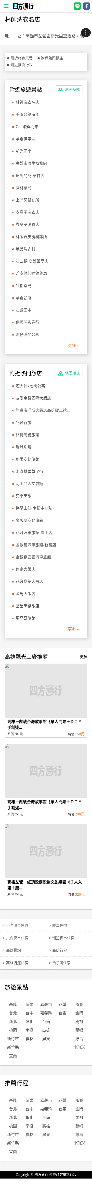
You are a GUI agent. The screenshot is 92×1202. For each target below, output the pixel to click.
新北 (13, 1022)
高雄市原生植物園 (31, 163)
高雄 (46, 1030)
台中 (29, 1013)
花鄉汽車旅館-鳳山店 (34, 533)
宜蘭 (13, 1056)
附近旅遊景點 (22, 58)
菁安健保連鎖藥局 (31, 273)
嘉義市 (46, 1004)
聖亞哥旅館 (25, 618)
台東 (62, 1013)
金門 (79, 1013)
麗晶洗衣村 (25, 249)
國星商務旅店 (27, 606)
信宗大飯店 (25, 569)
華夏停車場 (25, 139)
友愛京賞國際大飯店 (33, 398)
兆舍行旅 (23, 423)
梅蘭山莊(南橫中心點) (34, 508)
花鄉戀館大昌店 (29, 581)
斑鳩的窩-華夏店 (30, 176)
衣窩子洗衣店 (27, 212)
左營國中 (23, 310)
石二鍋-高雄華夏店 (32, 261)
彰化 (29, 1022)
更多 (83, 657)
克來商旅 (23, 496)
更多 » (73, 346)
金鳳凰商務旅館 (29, 520)
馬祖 (79, 1022)
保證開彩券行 (27, 322)
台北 (13, 1013)
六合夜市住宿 (17, 938)
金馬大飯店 (25, 594)
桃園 (13, 1030)
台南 (46, 1022)
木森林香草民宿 (29, 471)
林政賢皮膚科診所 (31, 237)
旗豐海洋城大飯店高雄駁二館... (43, 410)
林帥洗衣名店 (27, 102)
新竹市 (13, 1039)
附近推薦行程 (22, 65)
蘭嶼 (79, 1030)
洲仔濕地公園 (27, 335)
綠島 (79, 1039)
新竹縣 (13, 1047)
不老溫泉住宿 (17, 925)
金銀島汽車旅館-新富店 (36, 545)
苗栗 (29, 1004)
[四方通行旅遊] (23, 8)
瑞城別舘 (23, 447)
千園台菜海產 (27, 114)
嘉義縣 (46, 1013)
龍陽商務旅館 (27, 459)
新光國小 (23, 151)
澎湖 (79, 1004)
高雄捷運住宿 (17, 963)
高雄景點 (13, 950)
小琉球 (79, 1047)
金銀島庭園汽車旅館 (33, 557)
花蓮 (62, 1004)
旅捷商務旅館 (27, 435)
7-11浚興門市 (27, 127)
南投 (29, 1030)
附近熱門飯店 (52, 58)
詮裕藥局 (23, 286)
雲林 (29, 1039)
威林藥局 (23, 188)
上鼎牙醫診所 (27, 200)
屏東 (46, 1039)
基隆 (13, 1004)
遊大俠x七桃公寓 (30, 386)
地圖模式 (72, 90)
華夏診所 (23, 298)
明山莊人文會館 (29, 484)
